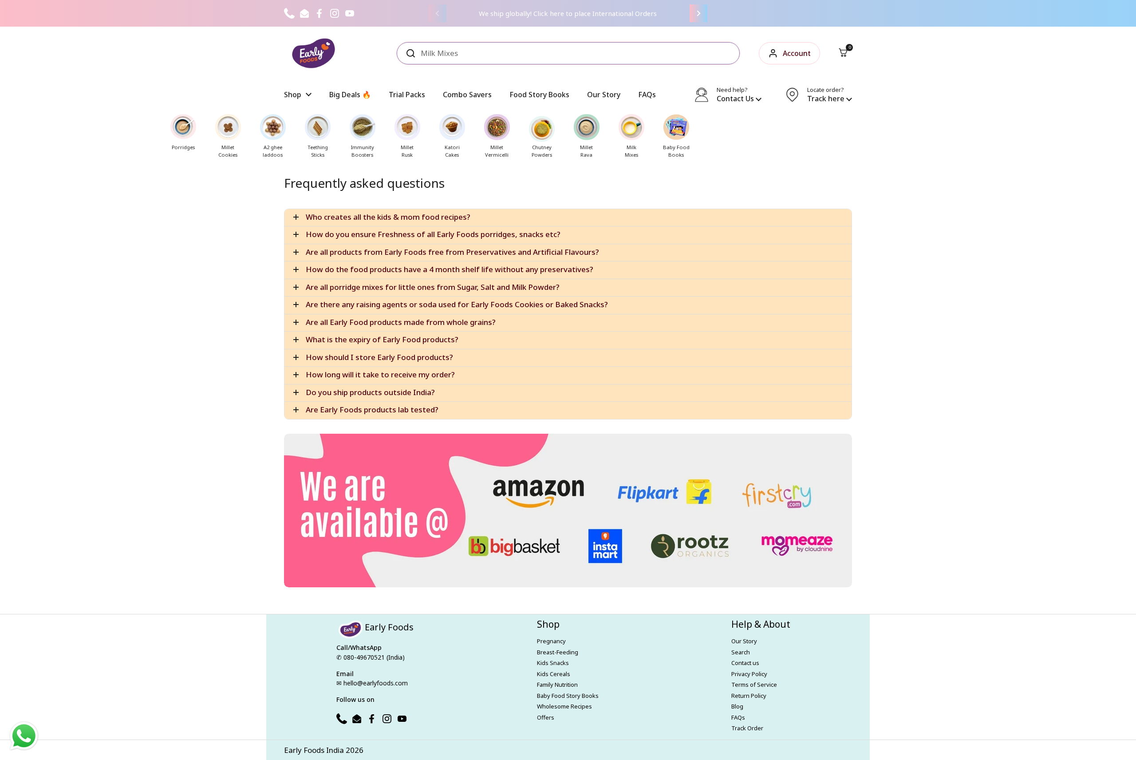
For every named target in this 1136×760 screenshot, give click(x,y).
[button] (843, 53)
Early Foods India (314, 750)
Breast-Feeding (557, 652)
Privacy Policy (749, 674)
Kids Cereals (553, 674)
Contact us (745, 663)
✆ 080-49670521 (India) (370, 657)
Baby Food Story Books (568, 696)
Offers (545, 717)
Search (740, 652)
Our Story (744, 641)
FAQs (738, 717)
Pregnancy (551, 641)
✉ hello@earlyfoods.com (372, 683)
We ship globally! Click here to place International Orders (568, 13)
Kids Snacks (553, 663)
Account (797, 53)
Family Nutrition (557, 685)
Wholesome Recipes (564, 706)
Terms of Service (754, 685)
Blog (737, 706)
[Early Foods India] (313, 53)
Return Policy (748, 696)
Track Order (747, 728)
